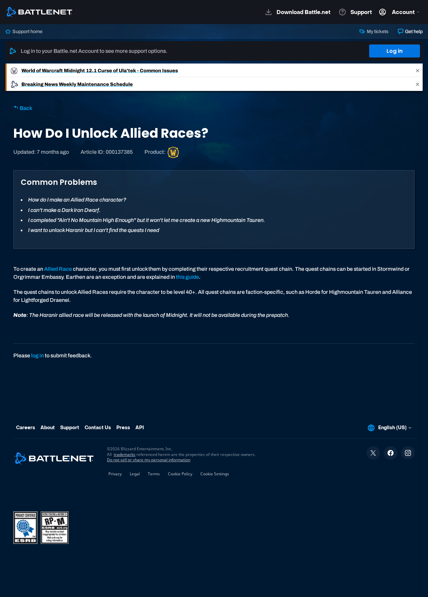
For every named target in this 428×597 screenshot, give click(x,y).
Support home (26, 31)
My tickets (377, 31)
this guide (187, 277)
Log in (395, 51)
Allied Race (58, 269)
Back (25, 108)
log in (37, 355)
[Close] (418, 70)
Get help (413, 31)
